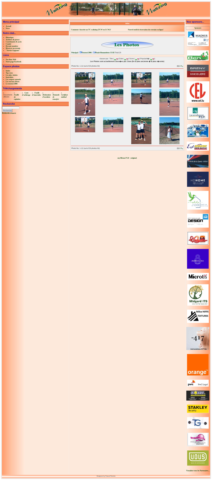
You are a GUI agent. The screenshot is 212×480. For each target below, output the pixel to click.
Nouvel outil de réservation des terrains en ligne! (146, 30)
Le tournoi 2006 (11, 84)
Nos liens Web (11, 60)
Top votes (9, 73)
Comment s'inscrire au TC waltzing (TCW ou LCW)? (91, 30)
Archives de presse (12, 40)
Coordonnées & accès (14, 42)
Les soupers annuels (13, 79)
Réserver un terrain (13, 48)
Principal (74, 53)
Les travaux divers (12, 82)
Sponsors (197, 28)
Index (8, 71)
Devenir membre (12, 46)
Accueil (8, 26)
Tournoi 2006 (87, 53)
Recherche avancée (9, 113)
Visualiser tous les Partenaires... (198, 471)
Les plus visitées (12, 75)
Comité (8, 44)
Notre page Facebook (13, 62)
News (8, 28)
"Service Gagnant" (13, 50)
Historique (10, 37)
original (133, 158)
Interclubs (9, 77)
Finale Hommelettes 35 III (105, 53)
